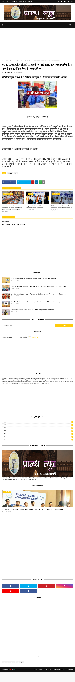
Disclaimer (70, 669)
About (8, 1)
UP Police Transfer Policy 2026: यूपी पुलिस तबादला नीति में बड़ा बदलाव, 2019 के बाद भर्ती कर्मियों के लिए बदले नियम (38, 294)
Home (3, 1)
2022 (38, 434)
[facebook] (58, 1)
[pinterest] (72, 1)
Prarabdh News (8, 72)
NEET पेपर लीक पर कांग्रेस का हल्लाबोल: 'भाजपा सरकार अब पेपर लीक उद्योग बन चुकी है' (61, 207)
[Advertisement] (37, 45)
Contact (14, 1)
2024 (38, 428)
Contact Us (48, 669)
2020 (38, 439)
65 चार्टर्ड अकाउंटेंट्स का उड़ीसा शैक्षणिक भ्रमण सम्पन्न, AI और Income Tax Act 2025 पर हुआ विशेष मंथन (32, 509)
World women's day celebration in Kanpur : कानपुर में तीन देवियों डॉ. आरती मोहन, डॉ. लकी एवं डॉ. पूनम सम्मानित (38, 286)
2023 (38, 431)
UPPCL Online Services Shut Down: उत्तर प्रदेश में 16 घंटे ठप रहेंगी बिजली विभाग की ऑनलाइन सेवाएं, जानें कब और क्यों (39, 302)
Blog (14, 669)
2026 (38, 422)
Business (5, 662)
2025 (38, 425)
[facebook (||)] (28, 591)
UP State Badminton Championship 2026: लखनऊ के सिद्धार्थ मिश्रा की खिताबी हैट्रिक (32, 309)
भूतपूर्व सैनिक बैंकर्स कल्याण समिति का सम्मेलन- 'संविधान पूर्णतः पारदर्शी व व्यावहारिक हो (36, 207)
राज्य (7, 61)
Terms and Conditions (59, 669)
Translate (35, 337)
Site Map (30, 1)
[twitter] (61, 1)
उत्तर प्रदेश (10, 173)
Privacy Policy (22, 1)
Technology (20, 662)
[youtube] (68, 1)
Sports (12, 662)
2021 (38, 436)
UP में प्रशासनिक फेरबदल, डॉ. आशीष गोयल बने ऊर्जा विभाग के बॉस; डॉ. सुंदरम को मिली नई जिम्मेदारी (33, 278)
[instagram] (65, 1)
